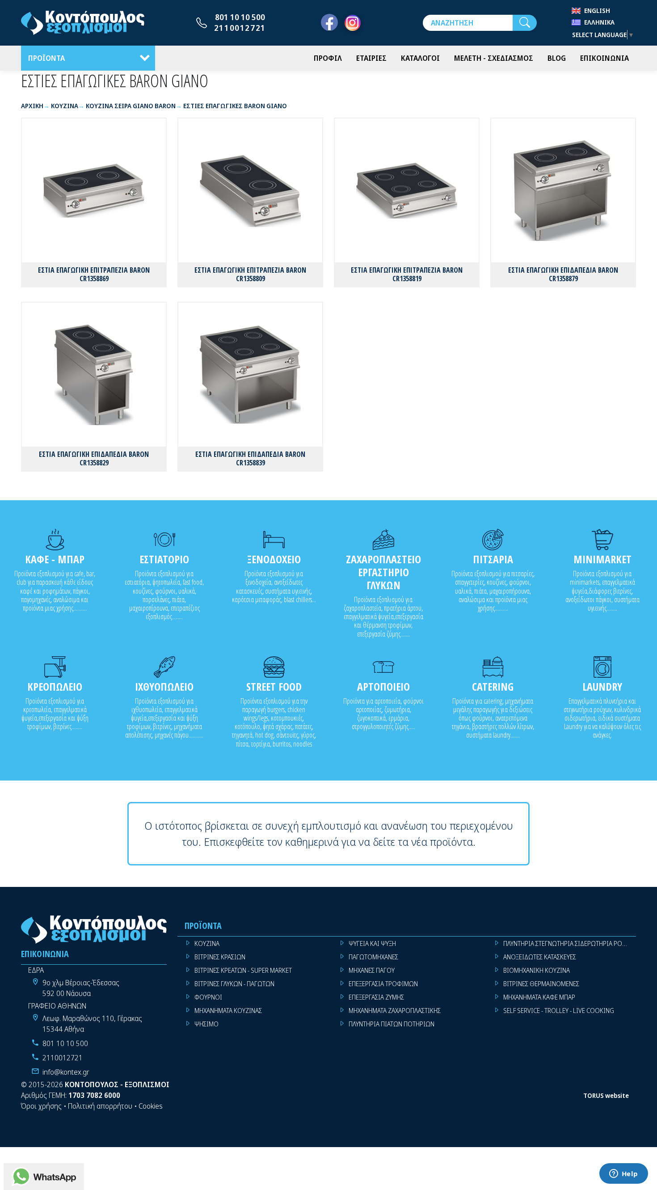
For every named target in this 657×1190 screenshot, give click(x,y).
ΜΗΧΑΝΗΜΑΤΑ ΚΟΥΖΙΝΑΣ (228, 1010)
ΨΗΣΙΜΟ (206, 1024)
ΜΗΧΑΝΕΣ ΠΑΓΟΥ (372, 970)
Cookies (151, 1106)
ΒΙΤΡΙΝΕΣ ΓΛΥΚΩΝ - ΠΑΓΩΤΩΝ (234, 983)
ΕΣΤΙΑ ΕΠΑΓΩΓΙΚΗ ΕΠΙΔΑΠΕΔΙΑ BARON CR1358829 (94, 458)
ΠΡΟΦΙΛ (328, 58)
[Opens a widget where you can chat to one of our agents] (623, 1174)
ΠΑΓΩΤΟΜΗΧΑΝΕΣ (373, 957)
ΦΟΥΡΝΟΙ (208, 997)
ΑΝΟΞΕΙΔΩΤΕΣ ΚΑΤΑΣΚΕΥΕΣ (539, 957)
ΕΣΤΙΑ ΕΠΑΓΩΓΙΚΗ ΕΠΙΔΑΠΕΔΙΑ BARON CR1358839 (250, 458)
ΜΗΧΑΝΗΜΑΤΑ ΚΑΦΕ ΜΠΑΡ (539, 997)
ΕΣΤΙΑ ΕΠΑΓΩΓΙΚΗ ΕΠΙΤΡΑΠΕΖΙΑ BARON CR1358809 (250, 274)
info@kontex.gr (65, 1072)
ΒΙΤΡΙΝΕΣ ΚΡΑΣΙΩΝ (219, 957)
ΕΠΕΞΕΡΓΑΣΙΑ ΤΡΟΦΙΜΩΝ (383, 983)
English (597, 10)
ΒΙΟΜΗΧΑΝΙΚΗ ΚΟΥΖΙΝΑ (536, 970)
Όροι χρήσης (41, 1106)
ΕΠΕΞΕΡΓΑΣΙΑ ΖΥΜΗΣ (376, 997)
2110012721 (240, 28)
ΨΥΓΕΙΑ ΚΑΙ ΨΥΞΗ (372, 943)
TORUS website (606, 1095)
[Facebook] (329, 22)
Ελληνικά (599, 22)
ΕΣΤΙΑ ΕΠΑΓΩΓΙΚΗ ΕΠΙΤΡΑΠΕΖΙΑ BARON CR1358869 (94, 274)
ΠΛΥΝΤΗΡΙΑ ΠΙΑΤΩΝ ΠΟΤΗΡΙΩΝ (391, 1024)
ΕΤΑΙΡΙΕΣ (371, 58)
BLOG (557, 58)
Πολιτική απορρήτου (100, 1106)
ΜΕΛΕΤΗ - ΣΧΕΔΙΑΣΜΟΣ (493, 58)
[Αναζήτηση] (525, 23)
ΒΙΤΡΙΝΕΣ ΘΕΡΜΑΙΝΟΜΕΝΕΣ (541, 983)
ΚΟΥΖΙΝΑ (206, 943)
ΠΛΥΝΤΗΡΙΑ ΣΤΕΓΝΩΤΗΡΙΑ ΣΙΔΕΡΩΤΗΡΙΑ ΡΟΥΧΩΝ (569, 943)
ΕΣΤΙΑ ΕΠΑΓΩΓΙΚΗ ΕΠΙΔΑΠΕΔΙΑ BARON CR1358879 (563, 274)
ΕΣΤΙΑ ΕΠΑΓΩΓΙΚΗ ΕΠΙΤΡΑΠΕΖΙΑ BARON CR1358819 (407, 274)
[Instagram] (353, 23)
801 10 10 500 (240, 17)
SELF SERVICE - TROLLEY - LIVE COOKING (558, 1010)
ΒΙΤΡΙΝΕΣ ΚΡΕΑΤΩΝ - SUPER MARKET (243, 970)
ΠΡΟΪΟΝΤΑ (46, 58)
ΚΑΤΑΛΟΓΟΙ (420, 58)
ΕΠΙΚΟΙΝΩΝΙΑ (604, 58)
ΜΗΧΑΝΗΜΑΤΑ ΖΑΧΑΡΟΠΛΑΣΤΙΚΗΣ (395, 1010)
